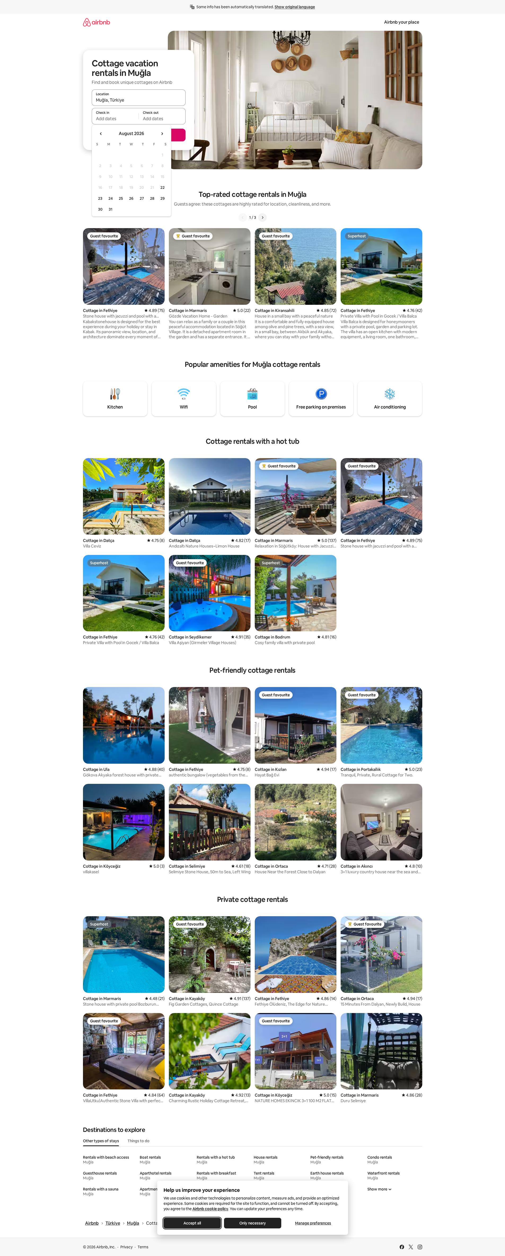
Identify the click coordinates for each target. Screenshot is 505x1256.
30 (100, 209)
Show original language (295, 7)
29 (162, 198)
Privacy (126, 1247)
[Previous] (243, 217)
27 (142, 198)
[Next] (262, 217)
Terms (143, 1247)
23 (100, 198)
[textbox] (115, 118)
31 (110, 209)
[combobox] (138, 100)
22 (162, 187)
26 (131, 198)
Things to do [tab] (139, 1140)
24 (110, 198)
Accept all (192, 1223)
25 (121, 198)
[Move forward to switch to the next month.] (162, 133)
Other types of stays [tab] (101, 1140)
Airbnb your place (401, 22)
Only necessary (252, 1223)
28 (152, 198)
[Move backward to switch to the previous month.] (101, 133)
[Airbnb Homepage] (96, 22)
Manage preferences (313, 1223)
